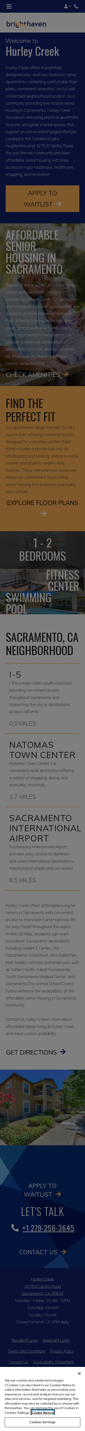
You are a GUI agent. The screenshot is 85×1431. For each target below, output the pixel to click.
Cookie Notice (43, 1413)
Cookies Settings (42, 1422)
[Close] (79, 1373)
